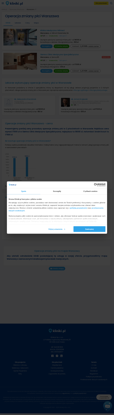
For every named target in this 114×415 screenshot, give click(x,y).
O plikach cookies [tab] (90, 191)
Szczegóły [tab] (57, 191)
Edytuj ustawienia (55, 229)
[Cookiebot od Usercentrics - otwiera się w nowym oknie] (95, 184)
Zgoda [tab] (23, 191)
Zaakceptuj (89, 229)
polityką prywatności (78, 208)
